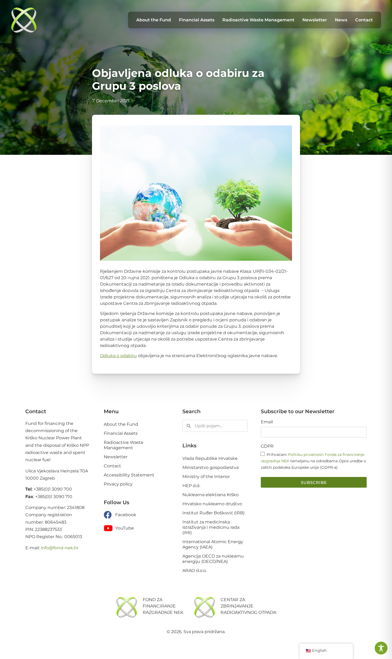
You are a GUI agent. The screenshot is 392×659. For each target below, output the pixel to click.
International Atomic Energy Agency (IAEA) (212, 544)
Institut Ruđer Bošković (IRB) (213, 512)
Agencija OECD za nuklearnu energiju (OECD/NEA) (213, 559)
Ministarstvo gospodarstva (210, 467)
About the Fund (153, 19)
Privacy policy (118, 484)
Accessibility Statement (129, 475)
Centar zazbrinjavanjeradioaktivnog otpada (248, 606)
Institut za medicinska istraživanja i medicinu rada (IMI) (210, 527)
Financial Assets (196, 19)
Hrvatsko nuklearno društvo (212, 503)
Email (267, 422)
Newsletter (314, 19)
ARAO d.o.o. (194, 570)
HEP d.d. (191, 485)
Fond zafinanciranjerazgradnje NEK (163, 606)
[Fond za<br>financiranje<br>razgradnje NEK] (126, 607)
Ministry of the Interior (206, 476)
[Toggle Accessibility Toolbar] (381, 648)
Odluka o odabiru (118, 355)
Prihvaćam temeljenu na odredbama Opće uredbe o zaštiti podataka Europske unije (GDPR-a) (313, 461)
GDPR (267, 446)
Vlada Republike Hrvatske (210, 458)
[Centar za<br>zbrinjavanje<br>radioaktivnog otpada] (204, 607)
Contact (364, 19)
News (341, 19)
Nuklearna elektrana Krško (210, 494)
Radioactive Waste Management (258, 19)
